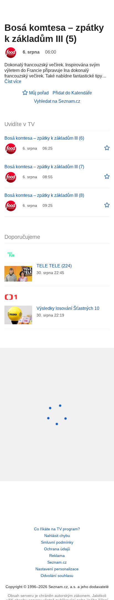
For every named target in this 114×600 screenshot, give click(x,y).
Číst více (12, 81)
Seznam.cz (57, 562)
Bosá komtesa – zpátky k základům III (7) (44, 166)
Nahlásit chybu (57, 535)
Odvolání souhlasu (57, 575)
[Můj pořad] (107, 148)
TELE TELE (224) (54, 265)
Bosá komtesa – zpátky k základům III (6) (44, 138)
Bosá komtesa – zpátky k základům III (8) (44, 195)
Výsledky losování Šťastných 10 (68, 308)
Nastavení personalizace (57, 569)
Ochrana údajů (57, 549)
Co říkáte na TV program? (57, 529)
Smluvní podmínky (57, 542)
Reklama (57, 555)
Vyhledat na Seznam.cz (57, 101)
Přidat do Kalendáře (72, 93)
